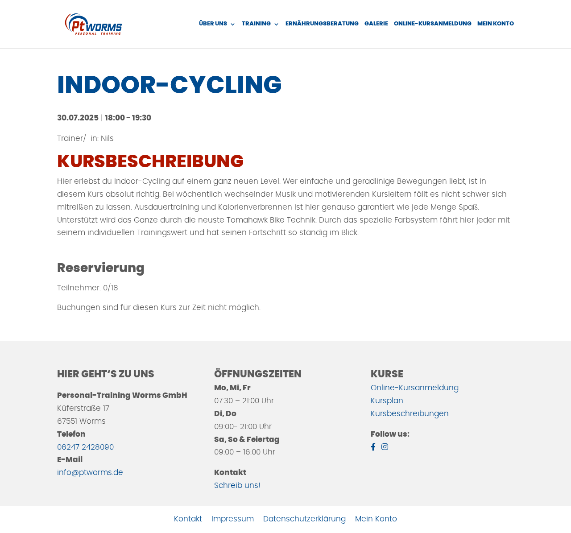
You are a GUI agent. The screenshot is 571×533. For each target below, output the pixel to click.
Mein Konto (495, 24)
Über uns (213, 24)
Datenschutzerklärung (304, 519)
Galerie (376, 24)
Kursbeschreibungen (410, 413)
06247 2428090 (85, 447)
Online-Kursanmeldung (433, 24)
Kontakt (188, 519)
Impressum (232, 519)
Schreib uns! (237, 485)
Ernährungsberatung (322, 24)
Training (256, 24)
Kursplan (387, 401)
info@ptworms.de (90, 472)
